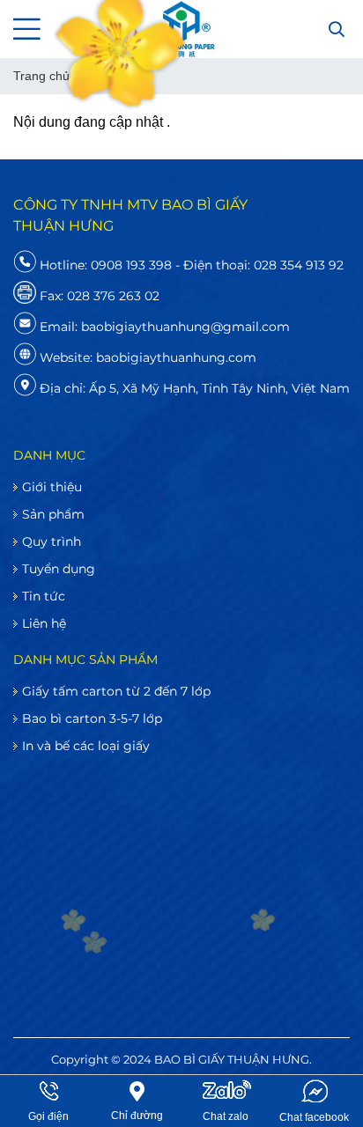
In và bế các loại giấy (86, 746)
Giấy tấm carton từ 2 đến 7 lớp (116, 691)
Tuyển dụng (58, 569)
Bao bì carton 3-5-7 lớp (92, 718)
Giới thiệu (52, 487)
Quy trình (51, 541)
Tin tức (43, 596)
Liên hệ (44, 623)
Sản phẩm (53, 514)
